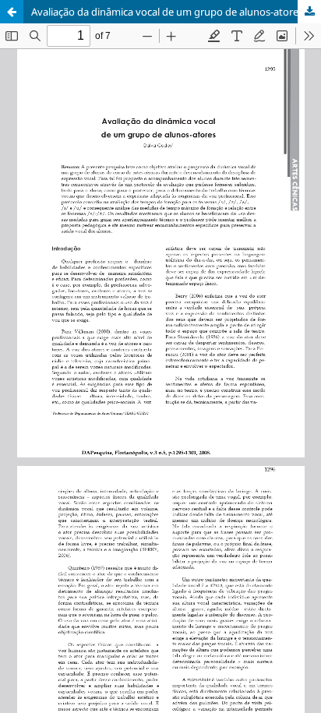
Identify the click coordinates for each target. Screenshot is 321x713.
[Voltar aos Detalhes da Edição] (11, 11)
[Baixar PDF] (309, 11)
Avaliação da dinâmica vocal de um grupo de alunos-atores (167, 12)
